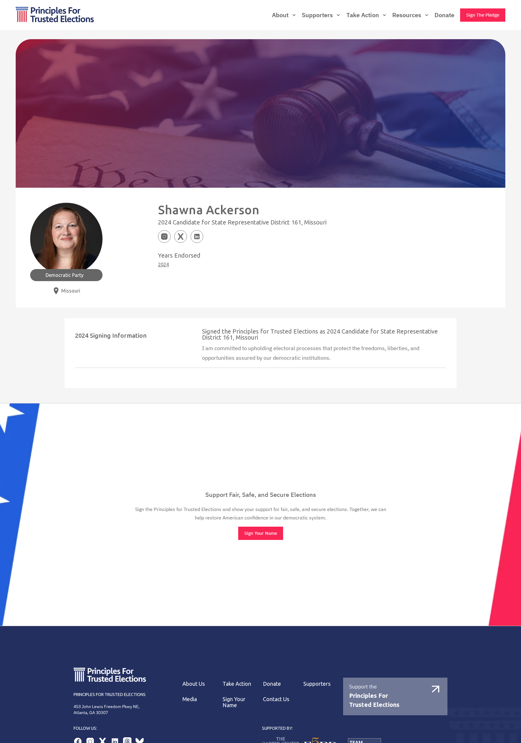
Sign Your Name (260, 533)
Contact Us (276, 699)
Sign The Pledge (482, 15)
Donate (444, 15)
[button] (284, 15)
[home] (82, 15)
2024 (163, 264)
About (280, 15)
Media (189, 699)
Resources (406, 15)
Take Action (362, 15)
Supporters (316, 684)
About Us (193, 684)
